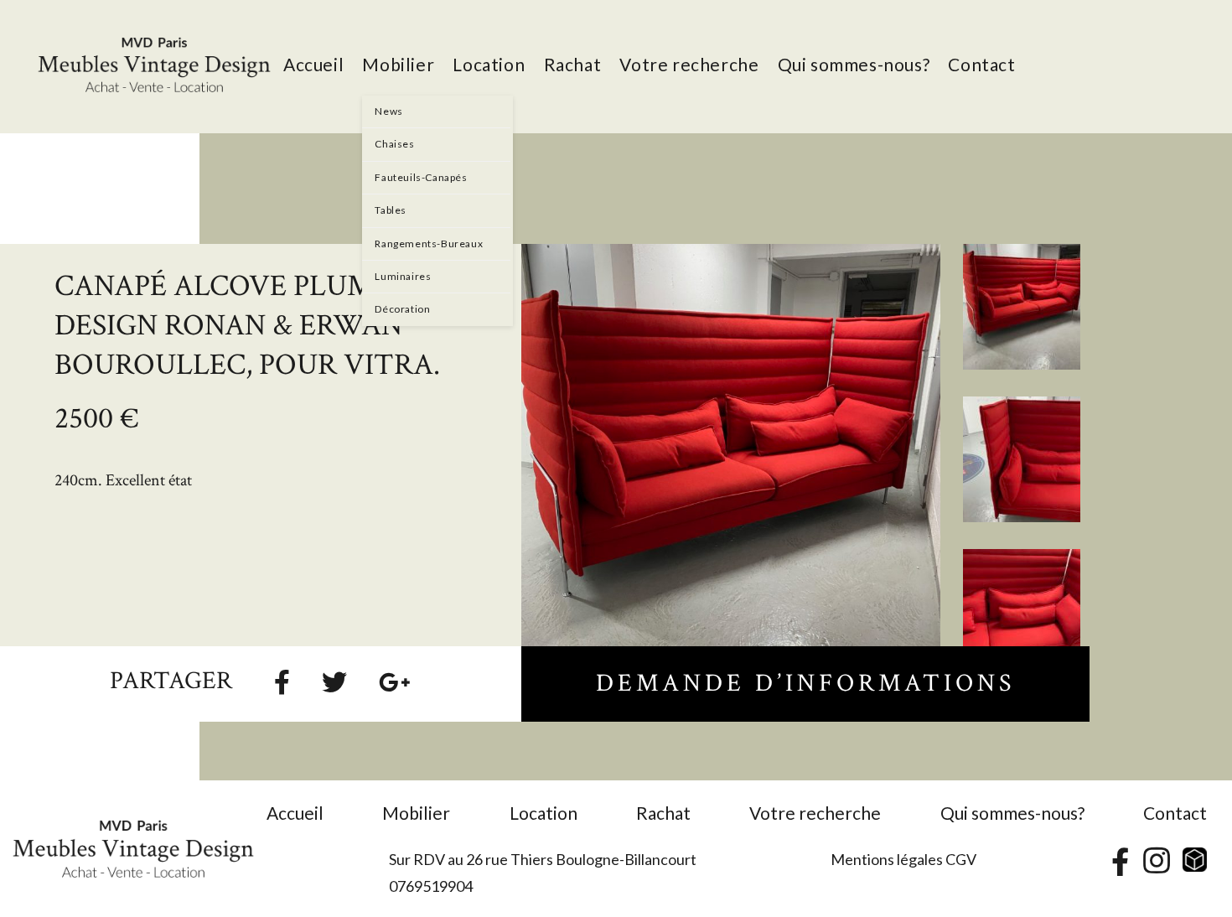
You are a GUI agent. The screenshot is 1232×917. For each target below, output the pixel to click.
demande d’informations (805, 683)
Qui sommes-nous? (1012, 812)
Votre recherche (815, 812)
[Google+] (395, 681)
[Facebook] (282, 681)
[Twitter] (334, 681)
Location (543, 812)
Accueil (295, 812)
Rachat (663, 812)
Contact (1175, 812)
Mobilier (416, 812)
